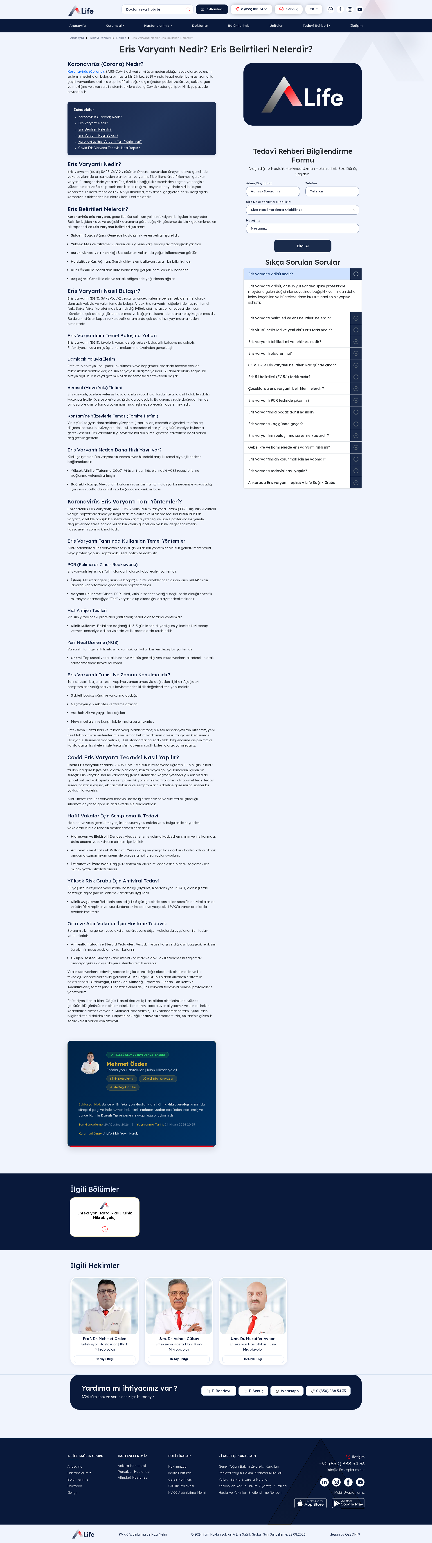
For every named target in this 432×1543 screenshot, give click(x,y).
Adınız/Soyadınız (259, 183)
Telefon (311, 183)
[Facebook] (340, 9)
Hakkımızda (177, 1466)
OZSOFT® (352, 1534)
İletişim (356, 25)
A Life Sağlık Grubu (247, 1534)
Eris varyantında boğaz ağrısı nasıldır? (281, 412)
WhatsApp (290, 1391)
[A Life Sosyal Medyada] (360, 1482)
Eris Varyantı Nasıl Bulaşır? (98, 135)
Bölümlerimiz (239, 25)
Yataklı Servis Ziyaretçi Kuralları (244, 1480)
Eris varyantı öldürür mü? (270, 353)
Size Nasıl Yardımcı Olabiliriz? (269, 202)
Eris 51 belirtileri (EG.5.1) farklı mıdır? (279, 376)
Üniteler (276, 25)
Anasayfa (77, 25)
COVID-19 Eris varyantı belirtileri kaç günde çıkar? (292, 365)
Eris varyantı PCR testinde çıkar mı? (279, 400)
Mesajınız (253, 220)
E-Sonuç (291, 9)
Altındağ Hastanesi (133, 1477)
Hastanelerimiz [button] (156, 25)
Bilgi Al (303, 246)
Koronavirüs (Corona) (86, 71)
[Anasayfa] (81, 10)
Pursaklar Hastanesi (134, 1472)
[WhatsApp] (330, 9)
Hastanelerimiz (79, 1473)
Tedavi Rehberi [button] (315, 25)
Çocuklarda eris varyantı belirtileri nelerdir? (286, 388)
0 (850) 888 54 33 (254, 9)
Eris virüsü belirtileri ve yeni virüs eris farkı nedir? (290, 330)
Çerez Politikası (180, 1480)
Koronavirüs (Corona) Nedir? (100, 117)
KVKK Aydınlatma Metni (187, 1493)
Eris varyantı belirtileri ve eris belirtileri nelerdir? (289, 318)
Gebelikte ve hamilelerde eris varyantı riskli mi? (289, 447)
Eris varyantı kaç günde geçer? (275, 424)
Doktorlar (200, 25)
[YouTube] (359, 9)
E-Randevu (214, 9)
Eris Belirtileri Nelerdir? (95, 129)
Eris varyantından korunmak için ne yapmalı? (287, 459)
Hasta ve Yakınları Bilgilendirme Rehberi (250, 1493)
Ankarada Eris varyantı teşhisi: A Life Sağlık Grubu (291, 482)
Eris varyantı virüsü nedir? (270, 274)
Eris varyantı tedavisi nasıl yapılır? (277, 471)
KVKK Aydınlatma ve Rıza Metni (143, 1534)
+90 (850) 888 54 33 (341, 1463)
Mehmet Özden (127, 1063)
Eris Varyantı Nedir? (93, 123)
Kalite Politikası (180, 1473)
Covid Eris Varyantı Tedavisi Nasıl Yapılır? (109, 148)
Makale (121, 38)
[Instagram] (350, 9)
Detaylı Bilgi (105, 1359)
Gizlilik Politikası (181, 1486)
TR (312, 9)
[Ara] (189, 9)
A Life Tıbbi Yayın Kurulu (121, 1133)
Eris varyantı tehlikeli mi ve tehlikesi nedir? (284, 341)
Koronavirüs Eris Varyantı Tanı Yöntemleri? (110, 142)
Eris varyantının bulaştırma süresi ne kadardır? (288, 435)
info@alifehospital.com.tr (345, 1470)
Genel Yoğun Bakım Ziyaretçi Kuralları (249, 1466)
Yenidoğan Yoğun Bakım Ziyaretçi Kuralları (253, 1486)
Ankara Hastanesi (132, 1466)
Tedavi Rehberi (100, 38)
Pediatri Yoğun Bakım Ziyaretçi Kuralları (250, 1473)
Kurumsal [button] (114, 25)
